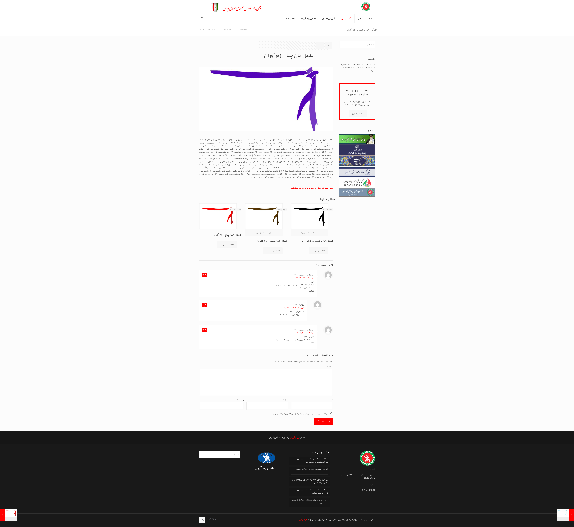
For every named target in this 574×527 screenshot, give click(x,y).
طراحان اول (303, 519)
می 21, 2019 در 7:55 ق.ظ (305, 333)
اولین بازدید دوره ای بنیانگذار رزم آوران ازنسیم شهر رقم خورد (310, 502)
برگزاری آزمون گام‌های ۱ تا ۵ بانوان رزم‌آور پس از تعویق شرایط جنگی (310, 481)
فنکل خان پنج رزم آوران (227, 234)
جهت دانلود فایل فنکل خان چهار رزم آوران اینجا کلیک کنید (311, 188)
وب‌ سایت (240, 399)
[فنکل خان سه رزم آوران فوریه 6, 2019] (565, 515)
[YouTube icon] (216, 519)
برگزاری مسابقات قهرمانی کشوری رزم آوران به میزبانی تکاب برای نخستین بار (310, 460)
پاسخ (204, 274)
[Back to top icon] (202, 520)
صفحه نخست (242, 29)
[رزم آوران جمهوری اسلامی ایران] (365, 7)
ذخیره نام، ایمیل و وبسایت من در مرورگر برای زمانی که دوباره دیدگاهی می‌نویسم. (299, 414)
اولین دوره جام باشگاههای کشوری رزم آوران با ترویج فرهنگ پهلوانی (311, 491)
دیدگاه (330, 366)
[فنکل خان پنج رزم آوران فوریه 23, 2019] (8, 515)
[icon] (209, 519)
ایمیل (285, 399)
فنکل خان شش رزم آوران (272, 240)
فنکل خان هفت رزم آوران (317, 240)
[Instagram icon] (213, 519)
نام (331, 399)
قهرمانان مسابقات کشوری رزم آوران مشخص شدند (311, 471)
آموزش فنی (227, 29)
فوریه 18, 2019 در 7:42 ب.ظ (294, 308)
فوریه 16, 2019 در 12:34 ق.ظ (303, 278)
